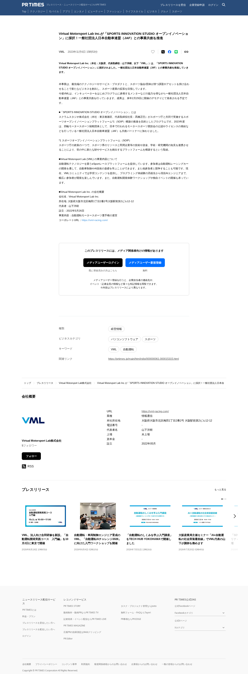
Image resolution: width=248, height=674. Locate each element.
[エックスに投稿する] (163, 52)
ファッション (114, 11)
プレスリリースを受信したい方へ (38, 622)
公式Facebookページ (185, 606)
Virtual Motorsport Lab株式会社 (75, 383)
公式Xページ (181, 620)
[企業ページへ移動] (33, 421)
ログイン (213, 5)
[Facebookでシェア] (169, 52)
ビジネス (152, 11)
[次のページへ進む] (236, 516)
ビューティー (95, 11)
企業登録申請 (197, 5)
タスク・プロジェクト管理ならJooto (138, 606)
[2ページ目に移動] (223, 499)
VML (114, 349)
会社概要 (26, 664)
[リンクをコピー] (186, 52)
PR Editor (68, 638)
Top (24, 11)
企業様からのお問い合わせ (144, 664)
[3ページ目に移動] (225, 499)
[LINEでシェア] (176, 52)
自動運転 (128, 349)
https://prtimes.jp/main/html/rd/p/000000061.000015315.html (143, 358)
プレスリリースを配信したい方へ (38, 629)
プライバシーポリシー (46, 664)
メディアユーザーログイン (103, 262)
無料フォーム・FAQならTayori (136, 612)
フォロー (31, 456)
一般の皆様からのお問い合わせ (177, 664)
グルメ (164, 11)
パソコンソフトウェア (124, 339)
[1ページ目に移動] (222, 499)
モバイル (54, 11)
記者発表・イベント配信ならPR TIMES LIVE (85, 619)
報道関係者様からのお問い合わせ (110, 664)
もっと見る (220, 489)
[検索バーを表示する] (223, 4)
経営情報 (116, 328)
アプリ (66, 11)
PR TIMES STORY (72, 606)
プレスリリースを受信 (173, 5)
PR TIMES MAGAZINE (74, 625)
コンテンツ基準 (69, 664)
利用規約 (85, 664)
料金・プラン (28, 616)
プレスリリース (45, 383)
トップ (27, 383)
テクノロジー (37, 11)
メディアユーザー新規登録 (145, 262)
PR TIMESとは (29, 609)
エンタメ (79, 11)
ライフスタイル (134, 11)
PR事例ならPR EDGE (131, 619)
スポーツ (177, 11)
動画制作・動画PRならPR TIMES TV (81, 612)
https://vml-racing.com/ (95, 220)
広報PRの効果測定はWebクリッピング (82, 632)
